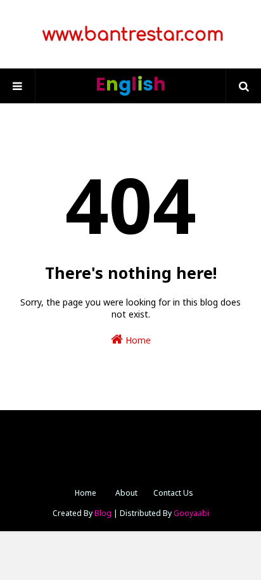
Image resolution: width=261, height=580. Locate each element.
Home (137, 340)
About (126, 492)
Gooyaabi (191, 513)
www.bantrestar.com (130, 35)
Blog (102, 513)
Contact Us (173, 492)
